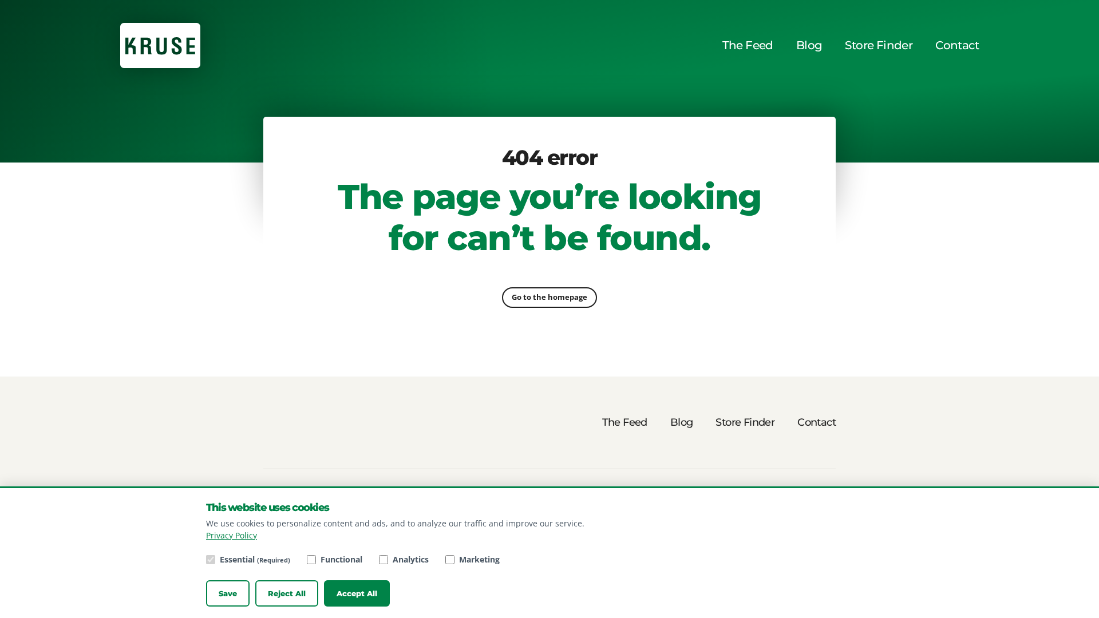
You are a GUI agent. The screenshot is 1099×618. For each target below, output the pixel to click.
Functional (341, 559)
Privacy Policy (231, 535)
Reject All (287, 593)
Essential (255, 559)
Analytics (411, 559)
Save (228, 593)
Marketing (479, 559)
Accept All (357, 593)
